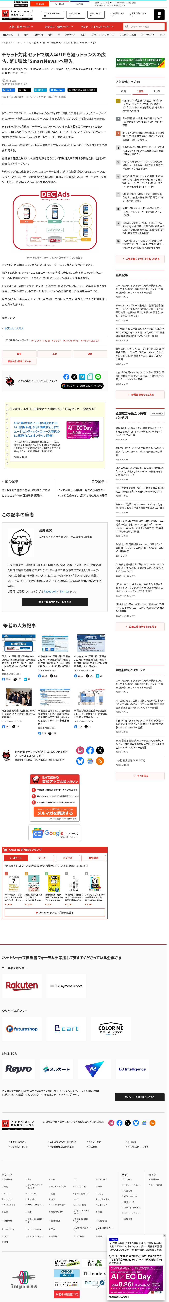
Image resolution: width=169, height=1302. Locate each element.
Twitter (65, 591)
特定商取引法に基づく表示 (62, 1146)
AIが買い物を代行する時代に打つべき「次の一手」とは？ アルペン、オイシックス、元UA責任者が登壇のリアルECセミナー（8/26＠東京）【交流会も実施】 (136, 1246)
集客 (83, 34)
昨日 (123, 91)
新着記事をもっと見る (142, 394)
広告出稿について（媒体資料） (63, 1141)
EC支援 (122, 5)
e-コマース (16, 857)
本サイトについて (18, 1141)
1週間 (140, 91)
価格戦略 (8, 1220)
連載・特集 (8, 34)
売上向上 (8, 1199)
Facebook (50, 591)
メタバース (70, 34)
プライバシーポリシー (20, 1146)
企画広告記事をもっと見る (142, 626)
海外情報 (38, 34)
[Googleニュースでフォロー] (144, 1123)
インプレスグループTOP (138, 1146)
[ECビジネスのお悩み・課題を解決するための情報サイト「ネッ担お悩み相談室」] (67, 1296)
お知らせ (128, 1190)
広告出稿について (139, 15)
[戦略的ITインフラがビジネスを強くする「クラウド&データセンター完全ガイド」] (67, 1264)
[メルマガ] (80, 750)
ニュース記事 (156, 1185)
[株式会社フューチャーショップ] (22, 1029)
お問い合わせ (95, 1141)
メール (7, 1193)
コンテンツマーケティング (102, 34)
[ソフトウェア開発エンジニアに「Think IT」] (95, 1264)
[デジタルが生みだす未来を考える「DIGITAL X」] (95, 1285)
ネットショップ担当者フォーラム (17, 15)
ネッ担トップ (7, 42)
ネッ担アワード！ (74, 14)
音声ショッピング (81, 1193)
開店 (53, 1229)
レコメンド (102, 1204)
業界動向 (55, 1236)
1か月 (157, 91)
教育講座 (115, 5)
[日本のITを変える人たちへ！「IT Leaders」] (95, 1275)
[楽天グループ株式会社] (22, 986)
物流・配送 (55, 1220)
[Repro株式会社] (18, 1069)
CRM (53, 1199)
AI (59, 34)
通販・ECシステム (35, 1236)
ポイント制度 (80, 1204)
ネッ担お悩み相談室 (52, 14)
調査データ (129, 1201)
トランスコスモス (14, 328)
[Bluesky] (136, 1123)
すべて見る (142, 775)
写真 (6, 1212)
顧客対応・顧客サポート (35, 1220)
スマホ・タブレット (35, 1204)
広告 (53, 1193)
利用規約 (132, 1141)
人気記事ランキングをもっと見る (142, 258)
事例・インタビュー (132, 1207)
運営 (100, 1212)
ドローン (107, 5)
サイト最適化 (10, 1204)
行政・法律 (79, 1236)
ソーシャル (32, 1193)
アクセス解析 (104, 1199)
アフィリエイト (147, 34)
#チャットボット (71, 340)
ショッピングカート (105, 1229)
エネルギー (99, 5)
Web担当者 (60, 4)
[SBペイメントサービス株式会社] (66, 986)
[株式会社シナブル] (132, 1069)
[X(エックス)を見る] (128, 1123)
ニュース (19, 42)
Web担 (60, 759)
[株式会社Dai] (66, 1029)
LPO (76, 1199)
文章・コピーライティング (81, 1212)
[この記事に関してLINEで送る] (98, 377)
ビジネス (67, 857)
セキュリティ (9, 1229)
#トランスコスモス (90, 340)
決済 (6, 1236)
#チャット (56, 340)
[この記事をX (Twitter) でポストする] (74, 377)
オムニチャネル (34, 1229)
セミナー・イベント (132, 1185)
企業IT (97, 3)
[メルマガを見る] (111, 1123)
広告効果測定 (57, 1212)
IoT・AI (113, 3)
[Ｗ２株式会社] (94, 1069)
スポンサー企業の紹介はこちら (140, 1097)
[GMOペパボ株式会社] (111, 1029)
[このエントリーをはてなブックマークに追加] (82, 377)
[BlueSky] (80, 761)
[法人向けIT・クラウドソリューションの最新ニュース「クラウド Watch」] (67, 1275)
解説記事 (155, 1179)
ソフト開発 (105, 3)
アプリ (100, 1193)
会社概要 (93, 1146)
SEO (100, 1186)
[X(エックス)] (100, 750)
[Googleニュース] (90, 761)
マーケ (41, 857)
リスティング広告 (128, 34)
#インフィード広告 (40, 340)
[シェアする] (66, 377)
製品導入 (80, 4)
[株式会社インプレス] (24, 1280)
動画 (30, 1212)
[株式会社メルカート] (56, 1069)
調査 (100, 1236)
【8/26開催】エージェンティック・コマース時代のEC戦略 (37, 97)
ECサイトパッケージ (82, 1229)
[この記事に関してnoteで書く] (90, 376)
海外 (26, 34)
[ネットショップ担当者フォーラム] (18, 1128)
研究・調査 (131, 3)
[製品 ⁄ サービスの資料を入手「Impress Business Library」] (67, 1285)
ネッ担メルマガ (95, 14)
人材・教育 (102, 1220)
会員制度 (32, 1199)
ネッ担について (118, 15)
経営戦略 (94, 857)
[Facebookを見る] (119, 1123)
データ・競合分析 (58, 1204)
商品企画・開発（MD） (81, 1220)
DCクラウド (121, 3)
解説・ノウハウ (130, 1196)
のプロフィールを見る (54, 602)
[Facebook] (90, 750)
